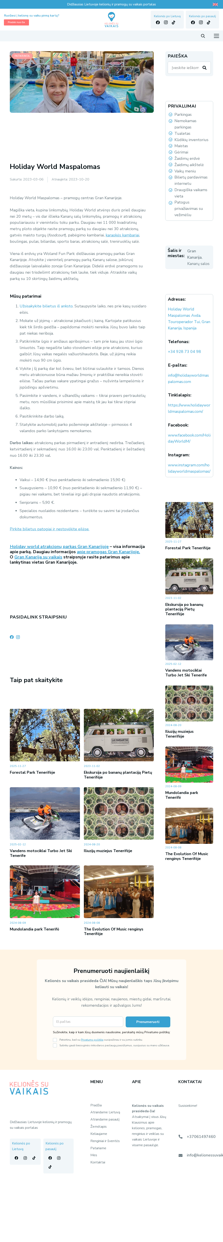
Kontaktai (97, 1162)
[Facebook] (158, 22)
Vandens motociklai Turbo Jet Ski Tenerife (41, 853)
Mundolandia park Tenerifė (34, 929)
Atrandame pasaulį (105, 1119)
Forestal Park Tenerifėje (32, 772)
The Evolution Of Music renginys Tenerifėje (113, 932)
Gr (16, 557)
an (21, 557)
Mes (93, 1155)
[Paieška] (204, 68)
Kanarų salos (198, 263)
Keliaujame (98, 1133)
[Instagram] (166, 22)
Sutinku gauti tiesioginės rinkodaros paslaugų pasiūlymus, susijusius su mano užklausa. (114, 1045)
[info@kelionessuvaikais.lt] (182, 1155)
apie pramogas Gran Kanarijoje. (108, 552)
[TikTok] (173, 22)
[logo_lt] (111, 19)
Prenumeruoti (147, 1022)
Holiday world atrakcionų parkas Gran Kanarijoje (59, 546)
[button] (203, 36)
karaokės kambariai (122, 235)
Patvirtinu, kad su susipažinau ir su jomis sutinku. (101, 1039)
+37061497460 (201, 1136)
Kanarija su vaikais (43, 557)
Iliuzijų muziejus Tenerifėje (108, 850)
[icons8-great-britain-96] (216, 4)
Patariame (98, 1148)
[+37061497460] (182, 1137)
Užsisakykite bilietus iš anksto (46, 306)
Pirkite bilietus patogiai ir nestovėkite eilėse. (49, 529)
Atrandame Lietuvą (105, 1112)
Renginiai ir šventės (105, 1141)
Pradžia (96, 1105)
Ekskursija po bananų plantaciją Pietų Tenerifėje (118, 775)
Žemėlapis (98, 1126)
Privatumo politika (92, 1039)
